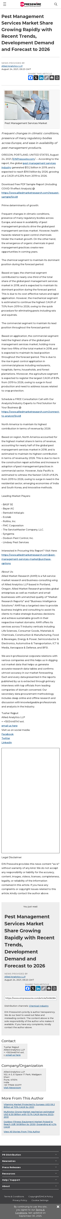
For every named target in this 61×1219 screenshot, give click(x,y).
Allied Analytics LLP (12, 66)
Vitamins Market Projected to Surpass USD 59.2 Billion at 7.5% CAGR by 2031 (29, 1105)
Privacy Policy (20, 1200)
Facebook (7, 734)
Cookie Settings (40, 1200)
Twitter (5, 738)
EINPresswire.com (24, 159)
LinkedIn (6, 742)
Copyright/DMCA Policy (40, 1196)
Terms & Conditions (14, 1196)
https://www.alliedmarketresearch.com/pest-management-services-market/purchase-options (28, 559)
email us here (9, 725)
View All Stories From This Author (22, 1131)
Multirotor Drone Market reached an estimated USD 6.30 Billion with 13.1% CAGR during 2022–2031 (29, 1114)
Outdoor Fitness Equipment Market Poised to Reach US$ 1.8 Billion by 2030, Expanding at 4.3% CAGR (30, 1124)
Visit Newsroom (12, 1087)
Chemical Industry (39, 1006)
